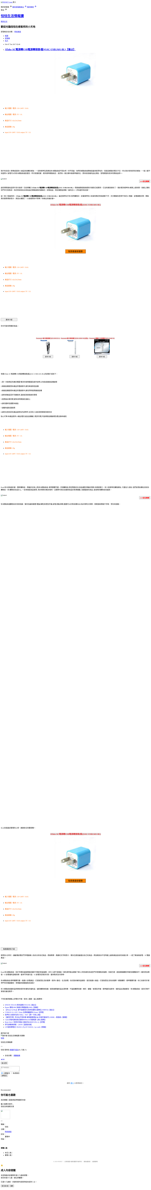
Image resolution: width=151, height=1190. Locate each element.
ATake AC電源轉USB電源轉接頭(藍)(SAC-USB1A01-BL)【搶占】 (40, 49)
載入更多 (4, 1063)
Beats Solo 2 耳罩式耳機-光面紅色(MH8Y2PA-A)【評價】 (25, 1022)
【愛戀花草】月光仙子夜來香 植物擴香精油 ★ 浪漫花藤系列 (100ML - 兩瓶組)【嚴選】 (36, 1017)
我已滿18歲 (5, 1186)
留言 (16, 1050)
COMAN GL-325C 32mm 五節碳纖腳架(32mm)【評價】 (24, 1012)
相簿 (6, 36)
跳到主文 (4, 21)
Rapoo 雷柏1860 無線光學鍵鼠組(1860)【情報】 (22, 1007)
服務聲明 (95, 1161)
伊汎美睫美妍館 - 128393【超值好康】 (19, 1024)
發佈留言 (4, 1075)
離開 (11, 1186)
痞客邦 (12, 1050)
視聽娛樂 (17, 1055)
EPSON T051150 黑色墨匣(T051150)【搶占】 (21, 1005)
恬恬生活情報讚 (12, 16)
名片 (6, 41)
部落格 (7, 38)
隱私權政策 (87, 1161)
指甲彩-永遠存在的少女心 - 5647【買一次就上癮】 (23, 1015)
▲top (3, 1059)
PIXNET (60, 1161)
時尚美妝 (17, 32)
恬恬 (2, 1038)
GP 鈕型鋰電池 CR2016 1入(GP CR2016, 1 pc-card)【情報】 (26, 1027)
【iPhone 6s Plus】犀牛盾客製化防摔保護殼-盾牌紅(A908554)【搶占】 (30, 1010)
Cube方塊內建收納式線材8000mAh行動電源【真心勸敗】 (25, 1020)
